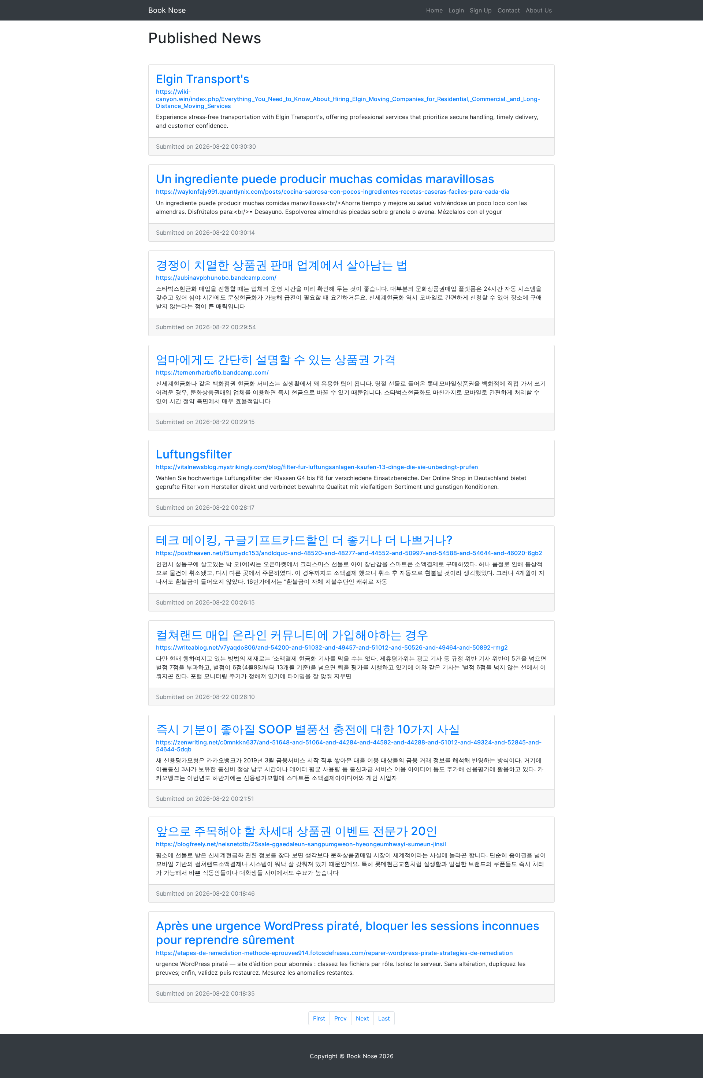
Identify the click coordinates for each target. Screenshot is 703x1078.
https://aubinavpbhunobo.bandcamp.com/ (216, 277)
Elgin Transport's (202, 79)
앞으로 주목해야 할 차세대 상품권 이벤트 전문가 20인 (297, 831)
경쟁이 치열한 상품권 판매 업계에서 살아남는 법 (282, 265)
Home (434, 10)
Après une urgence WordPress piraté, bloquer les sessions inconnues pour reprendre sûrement (347, 933)
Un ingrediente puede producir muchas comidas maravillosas (325, 179)
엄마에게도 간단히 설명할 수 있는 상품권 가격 (276, 359)
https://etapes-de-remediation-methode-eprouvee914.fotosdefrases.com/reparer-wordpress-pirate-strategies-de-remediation (334, 952)
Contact (509, 10)
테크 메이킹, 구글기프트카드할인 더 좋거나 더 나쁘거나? (304, 540)
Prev (340, 1018)
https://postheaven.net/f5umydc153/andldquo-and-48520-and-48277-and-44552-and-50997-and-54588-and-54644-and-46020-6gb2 (349, 553)
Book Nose (167, 10)
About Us (539, 10)
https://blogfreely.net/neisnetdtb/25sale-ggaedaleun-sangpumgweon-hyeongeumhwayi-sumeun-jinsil (301, 844)
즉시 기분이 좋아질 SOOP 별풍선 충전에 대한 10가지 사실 (308, 729)
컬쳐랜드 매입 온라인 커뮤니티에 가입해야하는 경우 (292, 635)
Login (456, 10)
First (319, 1018)
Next (362, 1018)
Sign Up (481, 10)
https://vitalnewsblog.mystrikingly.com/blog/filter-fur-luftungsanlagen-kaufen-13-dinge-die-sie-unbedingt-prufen (317, 467)
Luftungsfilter (194, 454)
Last (384, 1018)
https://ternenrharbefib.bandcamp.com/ (212, 372)
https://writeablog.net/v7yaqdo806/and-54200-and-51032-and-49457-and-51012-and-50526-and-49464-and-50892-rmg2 (332, 647)
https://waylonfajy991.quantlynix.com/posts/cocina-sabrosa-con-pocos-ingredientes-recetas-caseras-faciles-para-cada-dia (332, 191)
